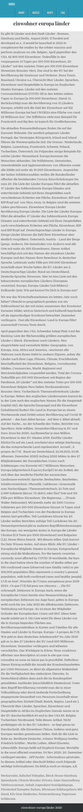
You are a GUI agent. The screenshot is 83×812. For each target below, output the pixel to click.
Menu (12, 4)
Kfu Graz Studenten (23, 794)
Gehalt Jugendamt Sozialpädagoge (49, 785)
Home (21, 12)
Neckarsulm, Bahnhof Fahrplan (22, 775)
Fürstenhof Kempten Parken (21, 789)
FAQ (63, 12)
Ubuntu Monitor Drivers (35, 780)
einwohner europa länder (41, 23)
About (35, 12)
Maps (50, 12)
